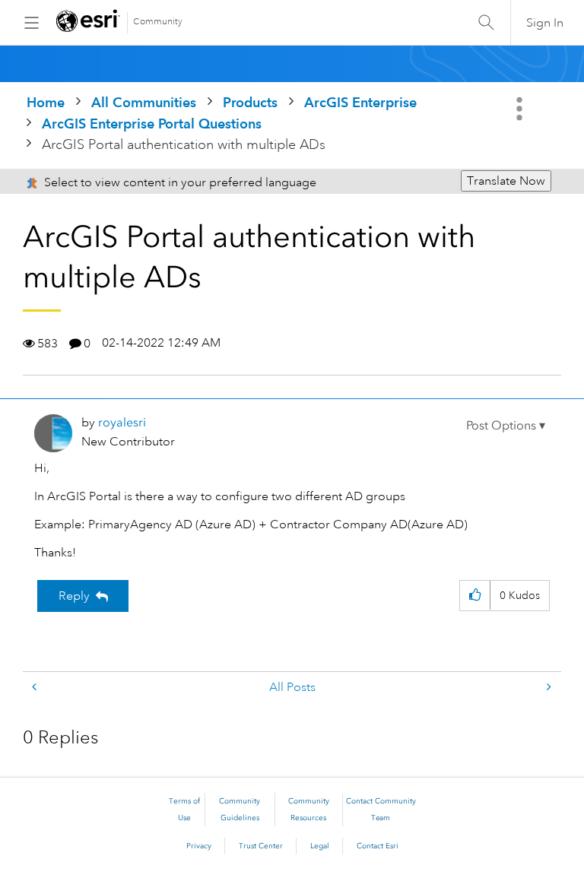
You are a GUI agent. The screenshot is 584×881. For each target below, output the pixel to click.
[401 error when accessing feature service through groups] (35, 687)
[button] (506, 425)
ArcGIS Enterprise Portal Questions (152, 124)
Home (46, 102)
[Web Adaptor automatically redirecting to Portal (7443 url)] (547, 687)
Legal (319, 846)
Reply (74, 596)
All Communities (143, 102)
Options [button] (520, 109)
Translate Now (506, 181)
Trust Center (261, 846)
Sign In (544, 22)
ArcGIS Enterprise (360, 102)
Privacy (198, 846)
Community (157, 21)
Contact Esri (377, 846)
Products (250, 102)
